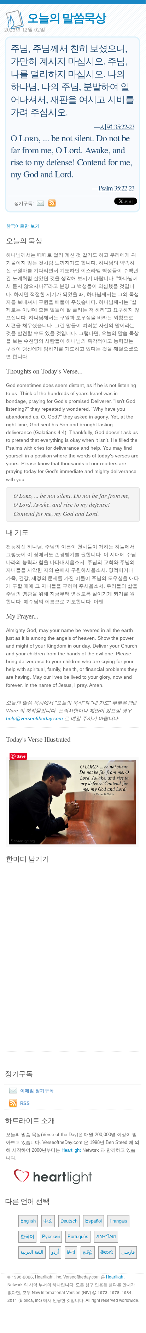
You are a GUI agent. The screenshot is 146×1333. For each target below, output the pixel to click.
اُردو (55, 1252)
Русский (51, 1236)
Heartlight (71, 1150)
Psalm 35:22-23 (116, 187)
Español (93, 1221)
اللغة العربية (32, 1252)
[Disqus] (73, 957)
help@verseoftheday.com (34, 718)
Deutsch (68, 1221)
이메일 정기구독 (37, 1090)
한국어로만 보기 (23, 226)
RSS (25, 1103)
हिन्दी (71, 1252)
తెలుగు (106, 1252)
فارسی (128, 1252)
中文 (48, 1221)
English (28, 1221)
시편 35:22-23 (117, 126)
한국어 (27, 1236)
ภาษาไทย (106, 1236)
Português (78, 1236)
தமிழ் (88, 1252)
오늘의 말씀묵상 (66, 17)
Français (118, 1221)
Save (21, 756)
